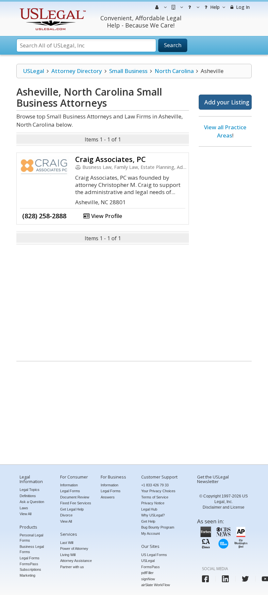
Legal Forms (30, 558)
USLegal (33, 71)
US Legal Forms (154, 555)
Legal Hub (149, 509)
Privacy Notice (152, 503)
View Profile (106, 216)
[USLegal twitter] (245, 578)
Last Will (66, 543)
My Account (150, 533)
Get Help (148, 521)
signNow (148, 579)
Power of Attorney (74, 548)
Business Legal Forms (32, 549)
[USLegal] (51, 9)
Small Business (128, 71)
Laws (24, 508)
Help (214, 7)
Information (69, 485)
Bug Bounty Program (157, 527)
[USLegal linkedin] (225, 578)
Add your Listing (226, 102)
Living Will (67, 555)
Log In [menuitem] (242, 7)
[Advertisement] (225, 251)
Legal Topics (30, 490)
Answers (108, 497)
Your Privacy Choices (158, 491)
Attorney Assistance (76, 561)
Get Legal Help (72, 509)
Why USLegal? (153, 515)
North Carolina (174, 71)
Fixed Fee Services (75, 503)
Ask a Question (32, 502)
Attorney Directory (76, 71)
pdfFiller (147, 573)
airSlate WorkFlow (155, 585)
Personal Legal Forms (31, 538)
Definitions (28, 496)
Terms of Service (154, 497)
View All (25, 514)
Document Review (74, 497)
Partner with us (72, 567)
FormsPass (150, 567)
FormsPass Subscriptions (30, 566)
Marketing (27, 575)
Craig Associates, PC (110, 159)
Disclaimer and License (223, 507)
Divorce (66, 515)
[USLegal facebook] (205, 578)
